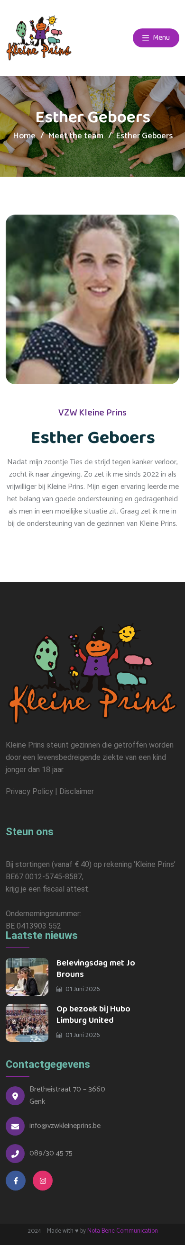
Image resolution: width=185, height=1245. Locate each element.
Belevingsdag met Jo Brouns (95, 968)
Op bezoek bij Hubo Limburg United (93, 1014)
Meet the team (75, 136)
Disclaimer (76, 791)
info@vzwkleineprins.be (65, 1126)
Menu (160, 38)
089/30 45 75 (51, 1153)
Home (24, 136)
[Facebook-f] (16, 1181)
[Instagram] (43, 1181)
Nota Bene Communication (122, 1231)
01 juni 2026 (82, 989)
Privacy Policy (29, 791)
